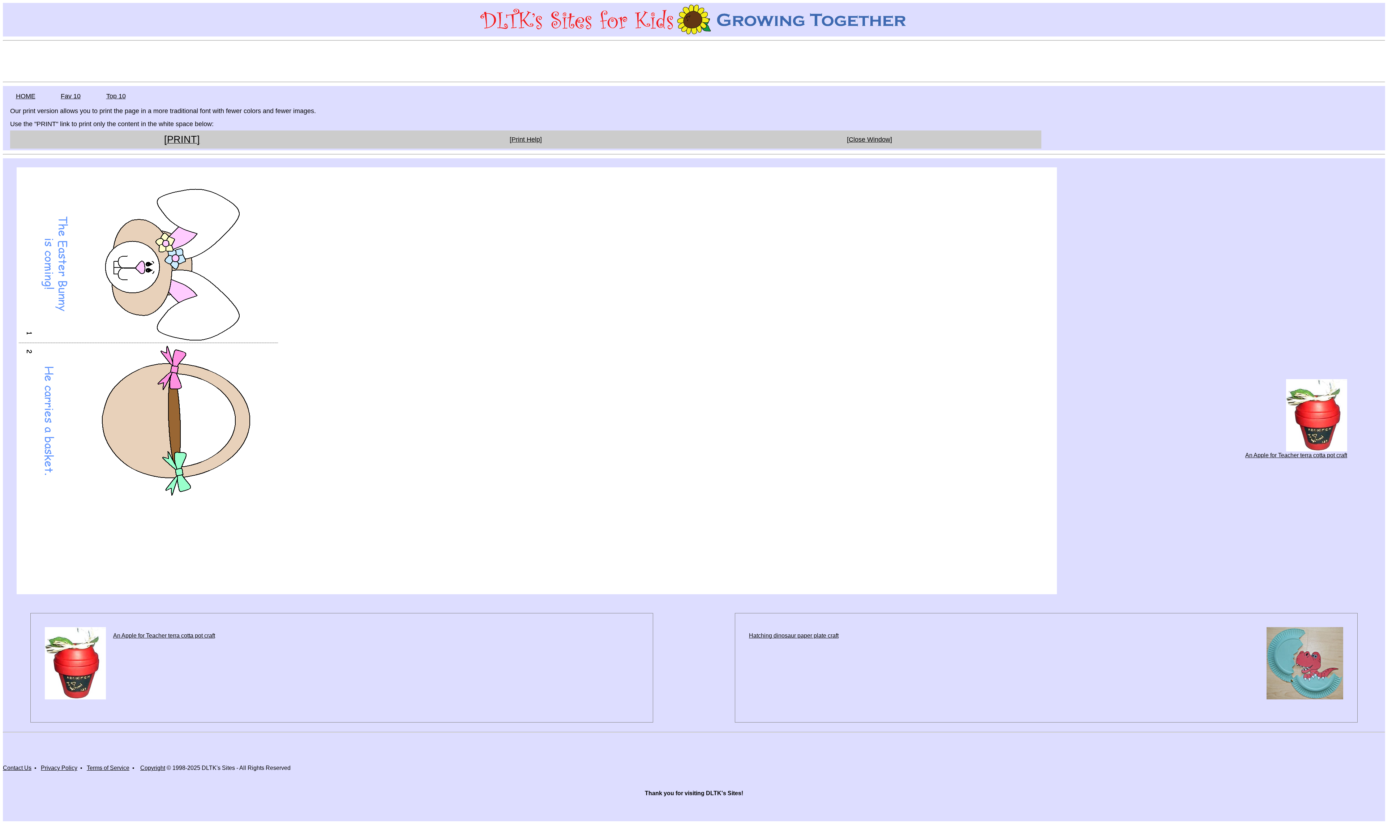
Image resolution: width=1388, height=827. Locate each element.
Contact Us (17, 768)
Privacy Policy (59, 768)
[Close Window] (869, 139)
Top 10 (116, 96)
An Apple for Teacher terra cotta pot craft (1296, 455)
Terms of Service (108, 768)
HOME (25, 96)
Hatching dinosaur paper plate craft (794, 636)
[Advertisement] (694, 60)
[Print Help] (526, 139)
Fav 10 (71, 96)
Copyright (152, 768)
